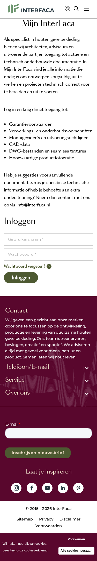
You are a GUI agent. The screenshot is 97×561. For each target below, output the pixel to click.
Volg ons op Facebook (32, 488)
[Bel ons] (67, 8)
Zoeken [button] (76, 9)
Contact (16, 310)
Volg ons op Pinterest (78, 488)
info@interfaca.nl (33, 205)
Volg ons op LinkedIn (63, 488)
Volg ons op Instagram (16, 488)
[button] (86, 8)
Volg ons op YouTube (47, 488)
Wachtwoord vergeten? (24, 266)
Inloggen (21, 277)
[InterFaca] (31, 9)
